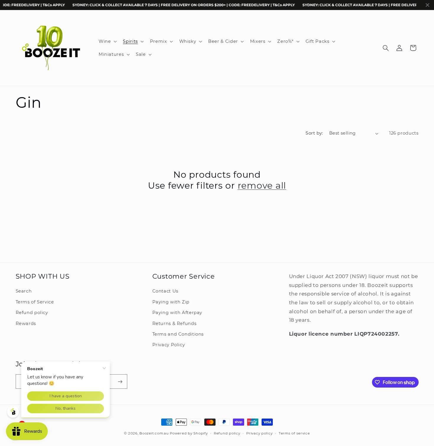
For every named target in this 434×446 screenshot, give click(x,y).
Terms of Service (35, 302)
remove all (262, 185)
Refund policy (32, 312)
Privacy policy (259, 433)
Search (24, 291)
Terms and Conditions (178, 334)
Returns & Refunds (174, 323)
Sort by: (314, 133)
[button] (107, 41)
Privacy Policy (168, 344)
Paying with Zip (171, 302)
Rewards (26, 323)
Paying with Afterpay (177, 312)
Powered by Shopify (189, 433)
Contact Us (165, 291)
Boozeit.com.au (154, 433)
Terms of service (294, 433)
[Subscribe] (120, 381)
